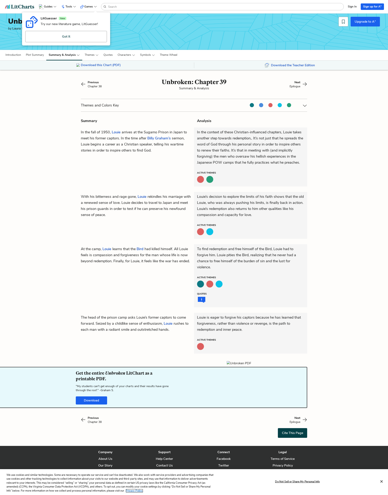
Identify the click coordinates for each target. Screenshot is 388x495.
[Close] (381, 481)
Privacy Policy (283, 465)
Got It (66, 36)
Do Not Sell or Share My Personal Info (297, 481)
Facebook (224, 459)
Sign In (352, 6)
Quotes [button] (108, 55)
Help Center (164, 459)
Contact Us (164, 465)
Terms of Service (283, 459)
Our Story (105, 465)
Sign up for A (372, 6)
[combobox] (225, 6)
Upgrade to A (365, 21)
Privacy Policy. (134, 491)
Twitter (223, 465)
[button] (13, 55)
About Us (105, 459)
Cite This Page (292, 433)
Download (91, 400)
